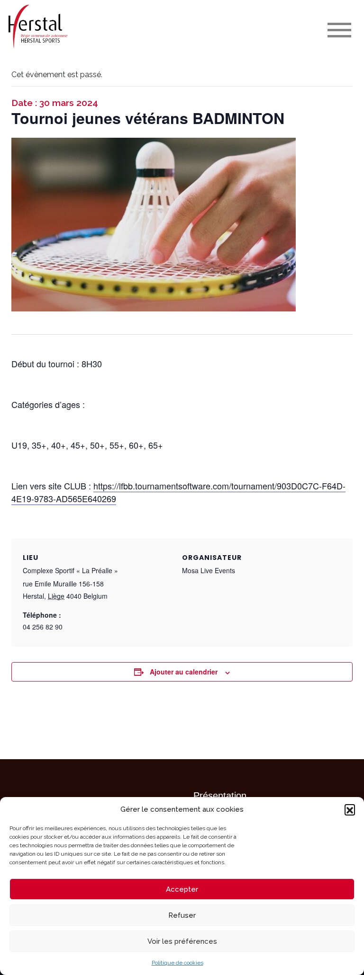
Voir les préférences (182, 941)
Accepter (182, 889)
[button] (350, 809)
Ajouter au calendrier (184, 671)
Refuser (182, 915)
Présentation (219, 795)
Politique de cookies (177, 962)
